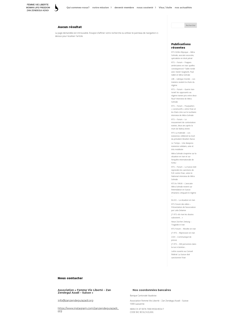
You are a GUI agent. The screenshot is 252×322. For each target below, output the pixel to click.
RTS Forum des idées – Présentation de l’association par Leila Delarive (183, 207)
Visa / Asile (165, 7)
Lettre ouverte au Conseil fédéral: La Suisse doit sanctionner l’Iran (182, 254)
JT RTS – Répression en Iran (183, 233)
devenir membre (124, 7)
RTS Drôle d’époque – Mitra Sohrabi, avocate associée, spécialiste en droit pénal (183, 55)
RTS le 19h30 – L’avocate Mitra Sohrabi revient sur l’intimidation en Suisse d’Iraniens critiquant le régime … (183, 189)
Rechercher (190, 25)
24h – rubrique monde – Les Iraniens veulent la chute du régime (183, 82)
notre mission (100, 7)
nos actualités (183, 7)
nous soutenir (145, 7)
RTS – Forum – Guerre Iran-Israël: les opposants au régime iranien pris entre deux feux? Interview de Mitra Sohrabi (183, 95)
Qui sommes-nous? (78, 7)
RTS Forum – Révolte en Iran (183, 228)
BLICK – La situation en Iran (183, 200)
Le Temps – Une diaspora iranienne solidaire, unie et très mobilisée (182, 146)
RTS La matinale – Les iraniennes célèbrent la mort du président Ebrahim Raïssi (183, 136)
